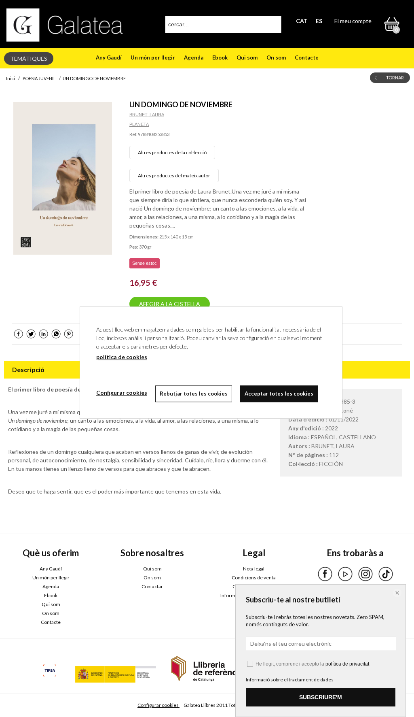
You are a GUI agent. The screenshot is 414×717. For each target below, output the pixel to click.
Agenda (193, 57)
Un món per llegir (153, 57)
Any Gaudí (109, 57)
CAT (302, 20)
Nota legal (253, 569)
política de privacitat (347, 664)
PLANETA (139, 124)
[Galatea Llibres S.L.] (64, 25)
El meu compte (353, 20)
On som (276, 57)
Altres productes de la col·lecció (172, 152)
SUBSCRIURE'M (320, 697)
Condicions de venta (254, 577)
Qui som (247, 57)
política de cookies (121, 356)
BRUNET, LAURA (146, 114)
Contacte (307, 57)
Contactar (152, 586)
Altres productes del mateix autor (174, 175)
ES (319, 20)
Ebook (220, 57)
